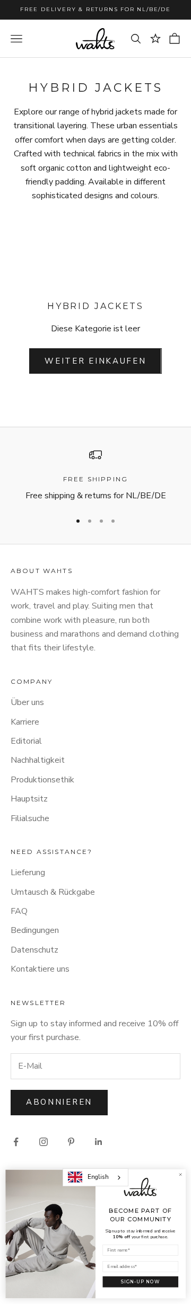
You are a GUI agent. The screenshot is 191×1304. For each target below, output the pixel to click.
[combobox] (95, 1177)
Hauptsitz (29, 799)
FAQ (19, 911)
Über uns (27, 702)
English (98, 1177)
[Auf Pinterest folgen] (71, 1141)
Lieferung (28, 872)
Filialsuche (30, 818)
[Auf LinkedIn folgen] (98, 1141)
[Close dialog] (180, 1174)
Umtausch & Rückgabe (53, 892)
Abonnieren (59, 1102)
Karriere (25, 722)
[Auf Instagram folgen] (43, 1141)
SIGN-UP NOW (140, 1281)
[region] (95, 475)
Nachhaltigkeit (38, 760)
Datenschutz (34, 950)
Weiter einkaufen (95, 361)
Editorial (26, 741)
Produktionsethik (42, 780)
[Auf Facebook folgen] (16, 1141)
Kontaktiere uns (40, 969)
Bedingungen (35, 930)
